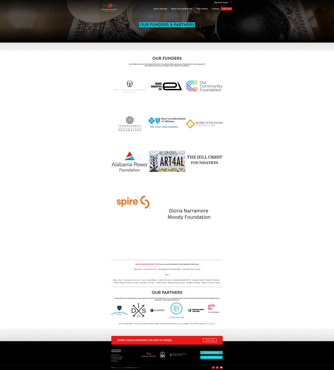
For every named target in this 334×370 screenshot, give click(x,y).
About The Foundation (182, 9)
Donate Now (226, 9)
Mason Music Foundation (116, 351)
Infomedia (137, 367)
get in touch (210, 324)
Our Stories (202, 9)
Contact (216, 9)
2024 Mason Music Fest (148, 264)
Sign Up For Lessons (221, 2)
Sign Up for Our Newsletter (211, 357)
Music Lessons (160, 9)
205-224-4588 (117, 359)
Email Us (115, 361)
